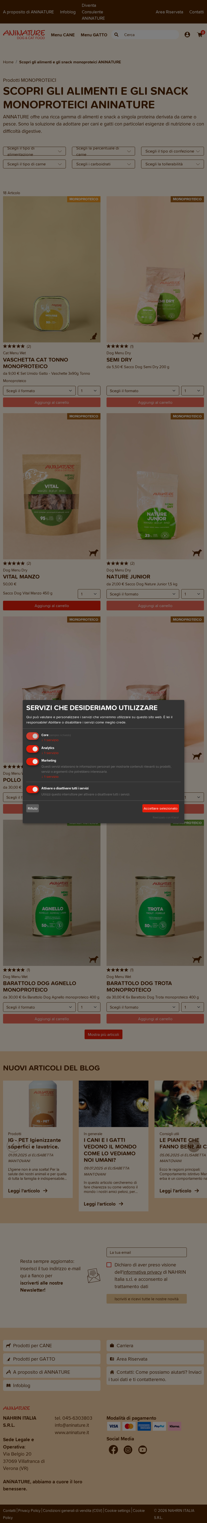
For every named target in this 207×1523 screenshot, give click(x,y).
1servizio (50, 740)
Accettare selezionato (160, 808)
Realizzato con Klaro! (166, 817)
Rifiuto (33, 808)
